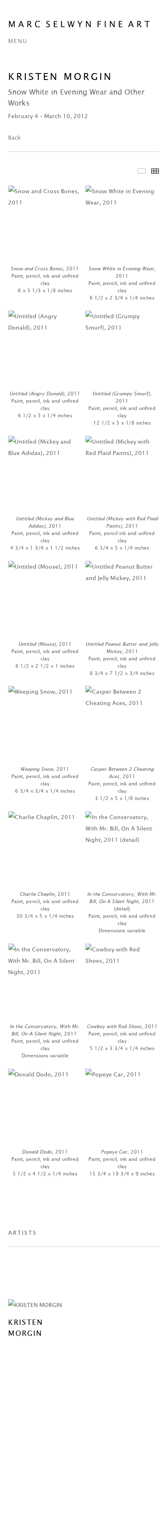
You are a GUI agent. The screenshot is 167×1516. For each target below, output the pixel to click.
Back (14, 137)
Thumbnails (155, 171)
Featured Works (142, 171)
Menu (18, 41)
